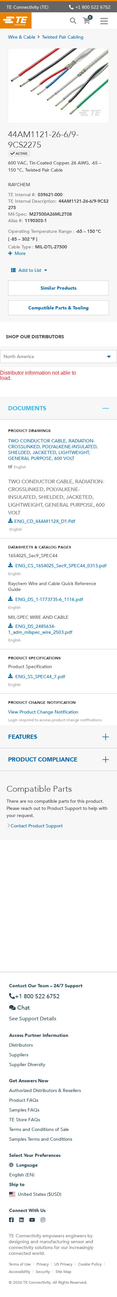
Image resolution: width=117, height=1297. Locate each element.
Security (43, 1271)
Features (22, 736)
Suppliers (18, 1055)
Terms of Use (20, 1264)
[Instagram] (43, 1220)
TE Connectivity (16, 20)
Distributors (21, 1045)
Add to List (30, 270)
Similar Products (58, 288)
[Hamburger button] (104, 20)
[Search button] (73, 20)
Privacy (42, 1264)
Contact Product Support (37, 826)
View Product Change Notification (43, 712)
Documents (27, 408)
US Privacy (63, 1264)
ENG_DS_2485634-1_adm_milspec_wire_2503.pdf (40, 629)
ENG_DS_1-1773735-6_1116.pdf (49, 599)
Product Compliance (42, 759)
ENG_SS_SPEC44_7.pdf (40, 676)
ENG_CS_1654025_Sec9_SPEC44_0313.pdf (61, 566)
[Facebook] (11, 1220)
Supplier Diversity (27, 1064)
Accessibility (19, 1271)
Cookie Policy (90, 1264)
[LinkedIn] (21, 1220)
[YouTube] (32, 1220)
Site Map (63, 1271)
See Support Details (32, 1018)
